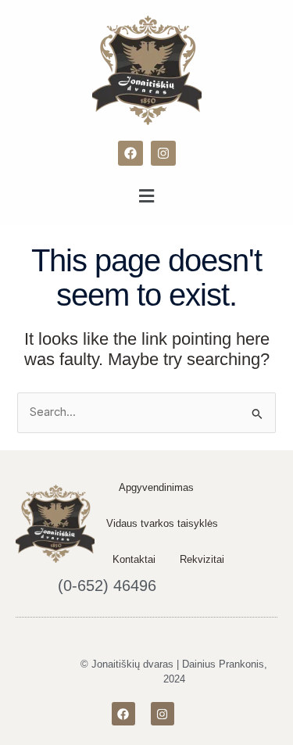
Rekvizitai (202, 559)
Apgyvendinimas (156, 487)
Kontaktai (134, 559)
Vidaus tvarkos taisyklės (162, 523)
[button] (147, 195)
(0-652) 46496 (107, 585)
